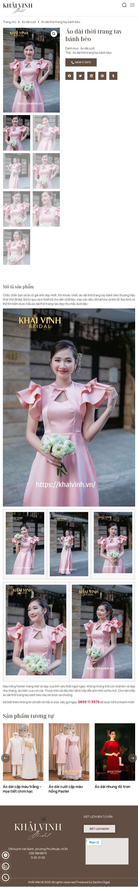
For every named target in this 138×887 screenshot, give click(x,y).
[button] (124, 5)
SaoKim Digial (101, 882)
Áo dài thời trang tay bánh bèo (92, 53)
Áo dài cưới (29, 22)
